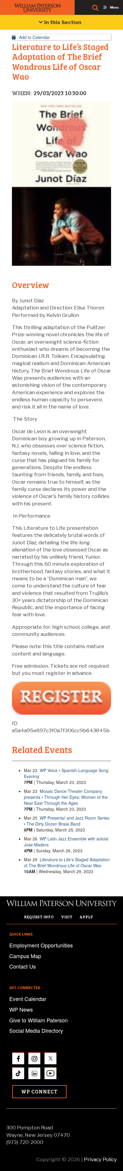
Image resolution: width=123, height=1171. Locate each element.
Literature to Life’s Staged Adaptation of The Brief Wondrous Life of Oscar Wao (67, 862)
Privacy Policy (100, 1159)
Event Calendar (27, 998)
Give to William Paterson (38, 1020)
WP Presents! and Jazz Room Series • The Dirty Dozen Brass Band (66, 821)
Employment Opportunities (41, 945)
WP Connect (39, 1091)
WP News (21, 1009)
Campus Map (25, 956)
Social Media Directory (36, 1030)
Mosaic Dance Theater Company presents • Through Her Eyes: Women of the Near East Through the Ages (66, 797)
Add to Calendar (33, 37)
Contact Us (22, 966)
